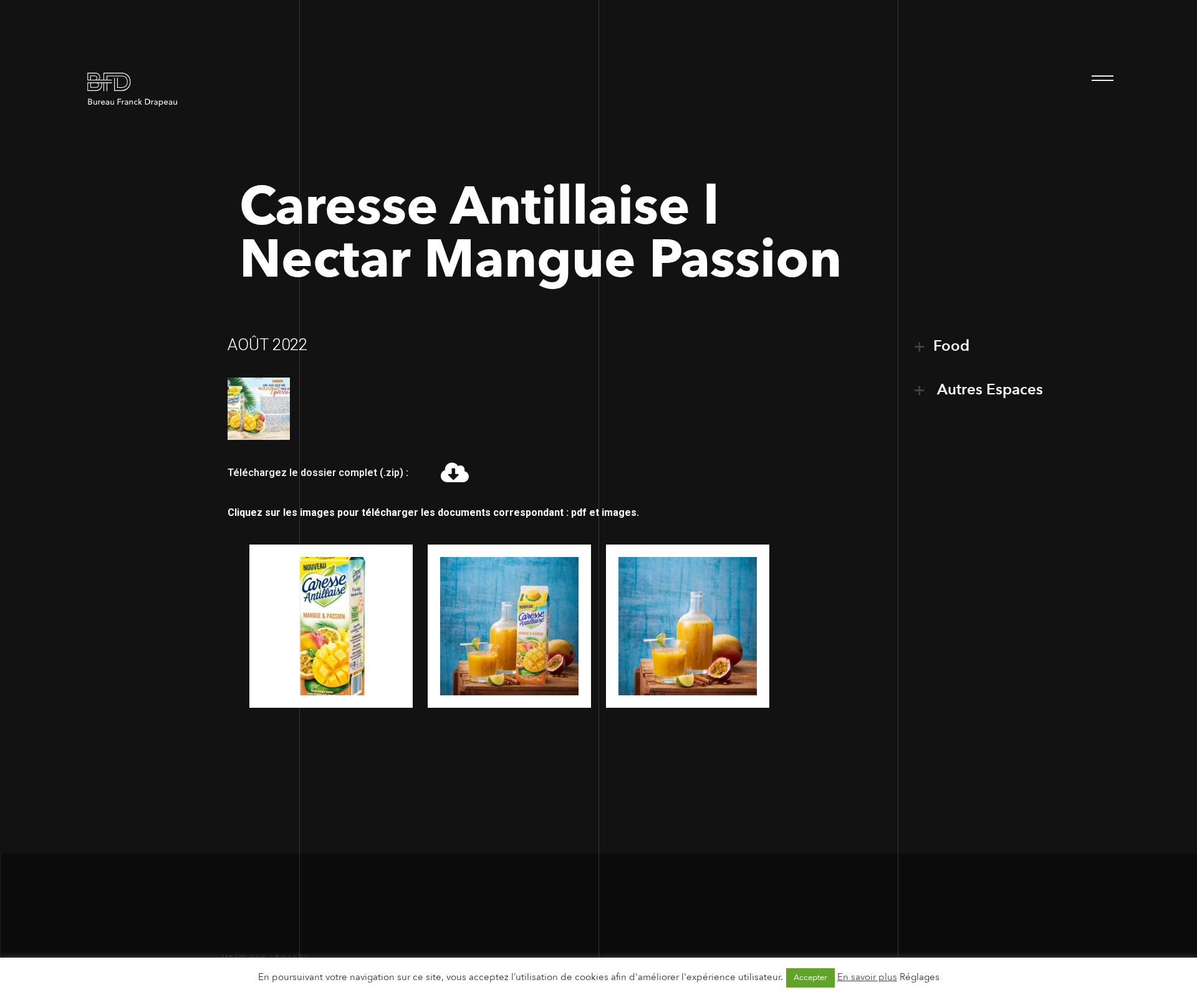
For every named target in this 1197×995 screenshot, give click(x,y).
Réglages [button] (920, 977)
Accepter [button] (810, 977)
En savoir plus (867, 977)
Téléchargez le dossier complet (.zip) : (318, 472)
